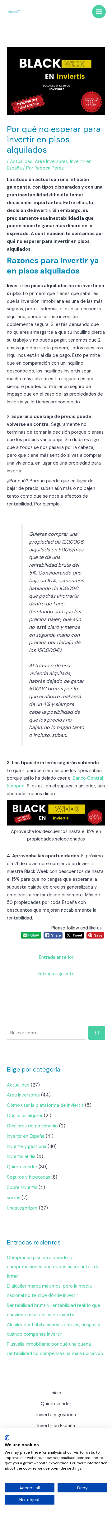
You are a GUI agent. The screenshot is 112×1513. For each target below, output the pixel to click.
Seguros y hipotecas (28, 1177)
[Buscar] (96, 1033)
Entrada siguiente (56, 974)
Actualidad (21, 162)
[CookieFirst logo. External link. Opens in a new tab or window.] (7, 1438)
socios (13, 1198)
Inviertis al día (21, 1157)
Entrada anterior (56, 957)
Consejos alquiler (25, 1116)
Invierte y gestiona (26, 1147)
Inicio (56, 1393)
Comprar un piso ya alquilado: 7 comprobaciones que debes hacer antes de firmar (53, 1267)
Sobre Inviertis (22, 1187)
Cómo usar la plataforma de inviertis (45, 1105)
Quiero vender (22, 1167)
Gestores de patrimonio (32, 1126)
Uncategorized (22, 1208)
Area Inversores (51, 162)
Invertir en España (25, 1136)
